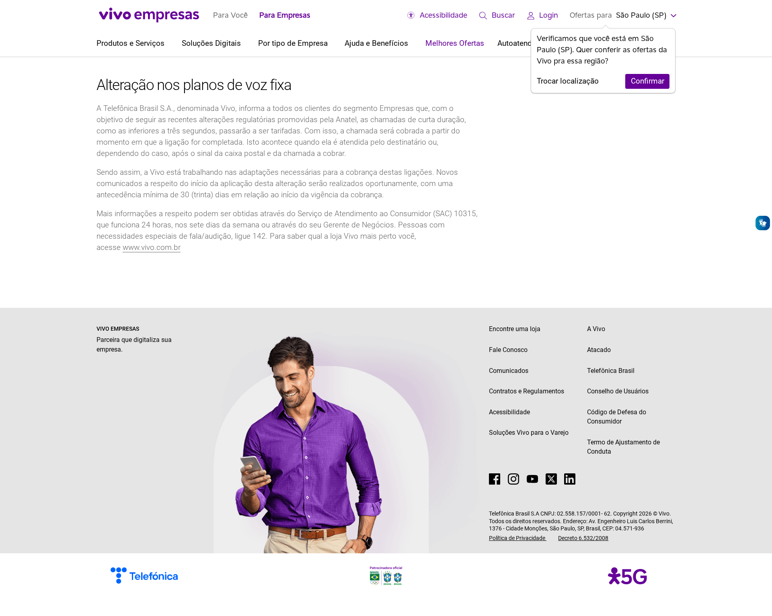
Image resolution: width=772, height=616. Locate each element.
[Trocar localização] (673, 15)
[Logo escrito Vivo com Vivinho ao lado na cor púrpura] (149, 15)
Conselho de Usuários (618, 391)
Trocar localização (568, 81)
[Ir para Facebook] (494, 479)
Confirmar (647, 81)
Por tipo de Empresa (294, 43)
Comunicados (508, 371)
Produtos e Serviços (131, 43)
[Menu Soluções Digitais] (244, 43)
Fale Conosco (508, 350)
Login (548, 15)
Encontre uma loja (514, 329)
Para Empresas (284, 15)
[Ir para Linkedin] (569, 479)
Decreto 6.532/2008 (583, 538)
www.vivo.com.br (152, 247)
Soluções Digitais (212, 43)
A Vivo (596, 329)
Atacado (599, 350)
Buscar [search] (503, 15)
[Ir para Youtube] (532, 479)
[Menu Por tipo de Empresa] (331, 43)
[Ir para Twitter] (551, 479)
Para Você (230, 15)
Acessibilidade (443, 15)
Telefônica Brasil (610, 371)
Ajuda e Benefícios (377, 43)
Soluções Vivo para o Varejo (529, 432)
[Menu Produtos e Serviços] (168, 43)
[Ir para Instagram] (513, 479)
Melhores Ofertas (454, 43)
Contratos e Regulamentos (526, 391)
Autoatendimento (526, 43)
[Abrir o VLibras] (763, 223)
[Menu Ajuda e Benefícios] (412, 43)
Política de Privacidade (517, 538)
